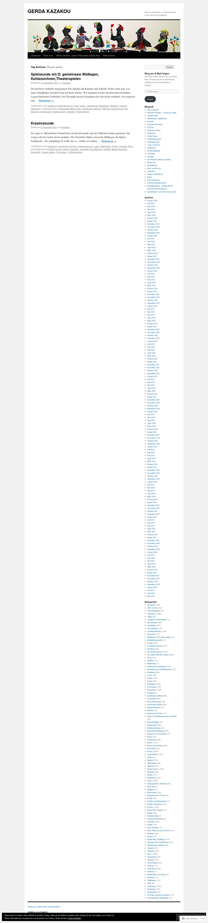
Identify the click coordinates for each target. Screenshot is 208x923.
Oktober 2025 (152, 229)
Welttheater (151, 880)
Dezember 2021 (153, 364)
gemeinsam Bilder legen (70, 108)
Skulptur (150, 833)
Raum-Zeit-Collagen (155, 810)
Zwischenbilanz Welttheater (157, 897)
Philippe (150, 789)
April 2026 (151, 212)
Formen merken (62, 149)
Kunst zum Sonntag (154, 745)
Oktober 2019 (152, 440)
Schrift (149, 824)
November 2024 (153, 262)
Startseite (35, 55)
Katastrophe (151, 725)
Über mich (48, 55)
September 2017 (153, 514)
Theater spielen (59, 111)
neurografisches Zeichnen (157, 783)
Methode (114, 105)
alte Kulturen (152, 622)
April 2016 (151, 563)
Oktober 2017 (152, 511)
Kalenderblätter (153, 722)
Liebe (149, 757)
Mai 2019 (151, 455)
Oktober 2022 (152, 335)
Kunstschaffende (153, 150)
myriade (150, 121)
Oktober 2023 (152, 300)
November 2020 (153, 402)
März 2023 (151, 320)
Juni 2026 (151, 206)
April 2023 (151, 317)
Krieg (149, 736)
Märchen (150, 766)
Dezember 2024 (153, 259)
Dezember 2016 (153, 540)
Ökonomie (151, 634)
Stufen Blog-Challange (156, 839)
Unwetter (71, 111)
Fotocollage (151, 686)
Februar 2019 (152, 464)
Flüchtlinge (151, 684)
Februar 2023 (152, 323)
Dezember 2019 (153, 435)
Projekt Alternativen (155, 804)
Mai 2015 (151, 596)
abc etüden (151, 604)
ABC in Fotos (152, 607)
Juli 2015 (150, 590)
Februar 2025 (152, 253)
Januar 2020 (152, 432)
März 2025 (151, 250)
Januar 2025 (152, 256)
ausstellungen (152, 628)
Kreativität (84, 149)
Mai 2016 (151, 560)
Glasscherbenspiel (154, 701)
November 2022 (153, 332)
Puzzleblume (152, 165)
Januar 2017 (152, 537)
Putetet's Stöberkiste (155, 174)
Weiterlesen (46, 100)
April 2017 (151, 528)
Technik (150, 848)
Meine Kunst (109, 55)
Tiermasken (61, 152)
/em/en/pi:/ (151, 171)
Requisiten (35, 152)
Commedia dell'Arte (154, 645)
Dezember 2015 (153, 575)
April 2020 (151, 423)
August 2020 (152, 411)
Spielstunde (45, 111)
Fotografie (151, 689)
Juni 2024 (151, 276)
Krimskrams (152, 739)
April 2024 (151, 282)
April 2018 (151, 493)
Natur (149, 780)
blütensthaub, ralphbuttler (157, 118)
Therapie (123, 105)
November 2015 (153, 578)
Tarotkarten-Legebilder (156, 845)
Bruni (149, 177)
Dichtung (150, 648)
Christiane (151, 153)
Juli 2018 (150, 484)
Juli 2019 (150, 449)
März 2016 (151, 566)
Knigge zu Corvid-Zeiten (156, 733)
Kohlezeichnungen (119, 108)
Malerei (150, 760)
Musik (149, 774)
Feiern (149, 681)
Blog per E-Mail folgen (157, 73)
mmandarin (151, 147)
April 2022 (151, 352)
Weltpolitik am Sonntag (156, 874)
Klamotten (74, 149)
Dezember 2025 (153, 224)
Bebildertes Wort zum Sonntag (159, 637)
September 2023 (153, 303)
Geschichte (151, 698)
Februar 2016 (152, 569)
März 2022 (151, 355)
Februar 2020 (152, 429)
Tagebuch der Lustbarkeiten (157, 842)
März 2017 (151, 531)
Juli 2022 (150, 344)
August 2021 (152, 376)
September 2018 (153, 478)
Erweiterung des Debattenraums (159, 669)
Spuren (150, 836)
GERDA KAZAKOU (49, 10)
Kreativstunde (42, 123)
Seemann (35, 111)
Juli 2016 (150, 555)
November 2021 (153, 367)
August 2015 (152, 587)
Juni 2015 (151, 593)
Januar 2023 (152, 326)
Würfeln (150, 871)
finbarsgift (151, 133)
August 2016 (152, 552)
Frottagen (151, 692)
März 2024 (151, 285)
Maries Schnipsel (119, 149)
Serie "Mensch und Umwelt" (158, 830)
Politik (149, 798)
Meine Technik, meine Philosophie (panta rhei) (78, 55)
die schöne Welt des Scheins (158, 654)
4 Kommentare (82, 111)
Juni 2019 (151, 452)
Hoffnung (106, 108)
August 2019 (152, 446)
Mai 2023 (151, 314)
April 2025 (151, 247)
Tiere (130, 146)
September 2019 (153, 443)
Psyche (114, 146)
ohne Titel (151, 786)
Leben (83, 105)
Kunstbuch (151, 748)
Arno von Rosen (153, 144)
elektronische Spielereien (156, 666)
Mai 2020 (151, 420)
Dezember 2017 (153, 505)
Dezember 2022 (153, 329)
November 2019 (153, 437)
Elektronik (151, 663)
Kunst (76, 105)
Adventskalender (153, 610)
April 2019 (151, 458)
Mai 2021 (151, 385)
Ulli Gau (150, 127)
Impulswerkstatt (153, 707)
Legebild (107, 149)
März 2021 (151, 391)
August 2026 (152, 200)
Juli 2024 (150, 273)
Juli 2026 (150, 203)
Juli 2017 (150, 519)
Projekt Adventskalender (156, 801)
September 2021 (153, 373)
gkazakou (66, 82)
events (149, 675)
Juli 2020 (150, 414)
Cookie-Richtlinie (74, 918)
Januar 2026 (152, 221)
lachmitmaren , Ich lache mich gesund (161, 191)
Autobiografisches (154, 631)
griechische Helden (154, 704)
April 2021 (151, 388)
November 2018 (153, 473)
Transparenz (151, 856)
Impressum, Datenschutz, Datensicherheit (43, 906)
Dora (149, 657)
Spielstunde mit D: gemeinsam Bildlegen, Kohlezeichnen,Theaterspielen (65, 76)
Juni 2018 (151, 487)
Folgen (150, 99)
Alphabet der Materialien (156, 619)
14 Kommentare (75, 152)
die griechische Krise (155, 651)
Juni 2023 (151, 311)
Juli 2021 (150, 379)
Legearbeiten (92, 105)
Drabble (150, 660)
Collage (150, 643)
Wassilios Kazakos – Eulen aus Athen (161, 112)
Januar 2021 (152, 396)
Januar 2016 (152, 572)
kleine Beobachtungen (155, 730)
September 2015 (153, 584)
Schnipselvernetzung (155, 818)
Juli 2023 (150, 309)
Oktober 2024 (152, 265)
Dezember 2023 (153, 294)
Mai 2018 (151, 490)
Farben (150, 678)
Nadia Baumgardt (154, 139)
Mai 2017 (151, 525)
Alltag (149, 616)
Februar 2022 (152, 358)
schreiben (151, 821)
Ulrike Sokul (152, 136)
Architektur (151, 625)
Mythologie (151, 777)
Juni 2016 (151, 558)
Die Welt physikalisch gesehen (159, 159)
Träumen (150, 859)
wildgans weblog (153, 130)
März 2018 (151, 496)
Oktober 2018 (152, 476)
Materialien (104, 105)
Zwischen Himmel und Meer (158, 895)
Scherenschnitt (152, 815)
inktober (150, 710)
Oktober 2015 (152, 581)
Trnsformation (152, 862)
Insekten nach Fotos (155, 713)
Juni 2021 (151, 382)
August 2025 (152, 235)
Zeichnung (35, 108)
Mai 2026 (151, 209)
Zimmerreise (152, 892)
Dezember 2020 (153, 399)
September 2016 (153, 549)
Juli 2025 (150, 238)
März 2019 (151, 461)
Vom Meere (151, 868)
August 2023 (152, 306)
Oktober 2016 (152, 546)
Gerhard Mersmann (154, 124)
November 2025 (153, 226)
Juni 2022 (151, 347)
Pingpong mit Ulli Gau (156, 795)
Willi (149, 883)
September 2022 (153, 338)
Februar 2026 (152, 218)
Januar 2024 (152, 291)
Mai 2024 (151, 279)
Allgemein (151, 613)
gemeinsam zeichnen (91, 108)
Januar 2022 (152, 361)
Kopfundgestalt (153, 141)
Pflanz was (151, 162)
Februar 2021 (152, 393)
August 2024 (152, 270)
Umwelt (150, 865)
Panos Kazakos (153, 109)
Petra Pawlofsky (153, 180)
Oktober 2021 (152, 370)
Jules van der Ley (154, 168)
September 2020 (153, 408)
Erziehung (52, 105)
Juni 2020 (151, 417)
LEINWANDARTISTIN (156, 183)
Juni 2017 (151, 522)
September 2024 (153, 267)
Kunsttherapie (96, 149)
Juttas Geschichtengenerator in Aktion (161, 716)
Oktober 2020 (152, 405)
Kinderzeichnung (65, 105)
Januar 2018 (152, 502)
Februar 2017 (152, 534)
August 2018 (152, 481)
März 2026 (151, 215)
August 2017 (152, 517)
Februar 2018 (152, 499)
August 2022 (152, 341)
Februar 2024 (152, 288)
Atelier (51, 149)
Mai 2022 (151, 350)
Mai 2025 (151, 244)
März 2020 (151, 426)
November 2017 (153, 508)
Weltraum (151, 877)
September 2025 (153, 232)
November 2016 (153, 543)
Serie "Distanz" (153, 827)
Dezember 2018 (153, 470)
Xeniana (150, 156)
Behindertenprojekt (154, 640)
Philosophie (151, 792)
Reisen (149, 812)
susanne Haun (152, 115)
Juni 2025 (151, 241)
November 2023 (153, 297)
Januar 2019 (152, 467)
